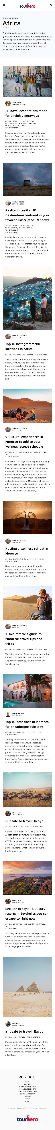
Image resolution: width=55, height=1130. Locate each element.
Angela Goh (16, 812)
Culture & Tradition (22, 452)
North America (26, 228)
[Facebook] (20, 1077)
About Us (27, 1084)
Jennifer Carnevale (19, 335)
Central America (27, 121)
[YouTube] (30, 1077)
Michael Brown (18, 713)
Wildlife (25, 826)
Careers (27, 1096)
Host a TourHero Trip (27, 1091)
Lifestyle (32, 123)
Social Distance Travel (34, 924)
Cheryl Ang (16, 1023)
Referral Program (27, 1094)
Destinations (11, 123)
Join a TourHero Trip (27, 1089)
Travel (24, 126)
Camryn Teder (17, 102)
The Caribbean (12, 230)
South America (12, 126)
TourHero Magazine (27, 1087)
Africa (8, 121)
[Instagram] (25, 1077)
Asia (15, 121)
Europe (22, 123)
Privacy (27, 1101)
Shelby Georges (18, 202)
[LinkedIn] (34, 1077)
